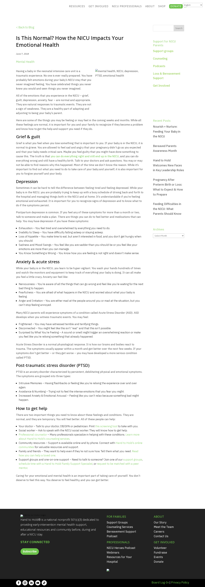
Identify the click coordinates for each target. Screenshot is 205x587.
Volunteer (160, 548)
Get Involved (98, 6)
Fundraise (160, 552)
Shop (162, 6)
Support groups (163, 51)
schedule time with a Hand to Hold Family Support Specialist (56, 463)
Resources (77, 6)
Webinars (113, 552)
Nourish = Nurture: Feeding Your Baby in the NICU (166, 131)
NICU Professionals (127, 6)
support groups (132, 459)
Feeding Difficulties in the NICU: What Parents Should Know (167, 209)
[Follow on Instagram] (25, 582)
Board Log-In (160, 582)
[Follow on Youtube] (37, 582)
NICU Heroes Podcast (121, 548)
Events (158, 557)
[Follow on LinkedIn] (31, 582)
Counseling (160, 58)
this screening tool (106, 426)
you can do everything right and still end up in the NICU (85, 156)
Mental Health (25, 62)
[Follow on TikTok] (44, 582)
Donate (175, 6)
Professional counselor (33, 434)
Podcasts (159, 66)
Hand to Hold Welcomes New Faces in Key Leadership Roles (168, 165)
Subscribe (30, 551)
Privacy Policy (180, 582)
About (150, 6)
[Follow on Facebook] (18, 582)
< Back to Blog (25, 27)
